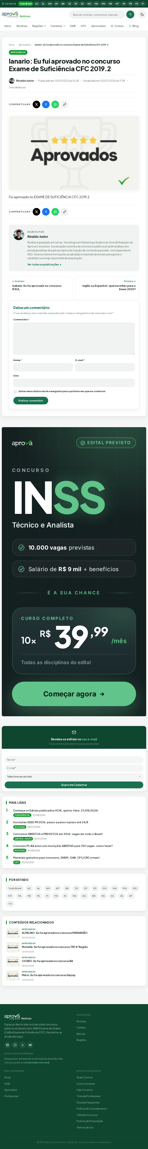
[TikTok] (22, 1045)
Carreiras (56, 25)
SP (130, 895)
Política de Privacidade (90, 1121)
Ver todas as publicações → (44, 264)
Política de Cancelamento (92, 1108)
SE (121, 895)
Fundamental (22, 815)
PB (130, 3)
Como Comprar (86, 1083)
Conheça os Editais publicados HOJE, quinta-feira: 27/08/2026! (55, 810)
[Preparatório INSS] (74, 571)
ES (82, 3)
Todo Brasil (26, 3)
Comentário (21, 319)
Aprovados (98, 25)
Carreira (81, 1027)
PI (143, 3)
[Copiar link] (64, 104)
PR (56, 895)
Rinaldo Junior (25, 80)
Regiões (37, 25)
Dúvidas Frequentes (88, 1102)
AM (49, 3)
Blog (135, 25)
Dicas (7, 1077)
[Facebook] (7, 1045)
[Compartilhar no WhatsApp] (55, 104)
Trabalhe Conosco (87, 1114)
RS (103, 895)
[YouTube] (30, 1045)
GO (89, 3)
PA (124, 3)
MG (103, 3)
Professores (11, 1096)
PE (136, 3)
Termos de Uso (85, 1127)
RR (93, 895)
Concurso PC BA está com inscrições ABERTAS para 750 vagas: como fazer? (63, 845)
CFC (83, 25)
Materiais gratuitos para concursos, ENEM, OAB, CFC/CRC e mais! (56, 857)
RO (84, 895)
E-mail (80, 360)
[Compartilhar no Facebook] (46, 104)
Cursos (119, 25)
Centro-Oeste (23, 838)
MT (117, 3)
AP (56, 3)
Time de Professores (88, 1096)
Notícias (22, 25)
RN (74, 895)
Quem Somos (85, 1077)
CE (69, 3)
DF (76, 3)
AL (43, 3)
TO (10, 903)
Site (16, 375)
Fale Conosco (85, 1089)
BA (63, 3)
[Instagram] (15, 1045)
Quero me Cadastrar (74, 784)
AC (36, 3)
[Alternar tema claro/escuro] (142, 14)
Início (7, 25)
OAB (73, 25)
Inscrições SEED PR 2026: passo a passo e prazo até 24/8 (50, 822)
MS (110, 3)
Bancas (81, 1033)
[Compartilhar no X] (36, 104)
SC (112, 895)
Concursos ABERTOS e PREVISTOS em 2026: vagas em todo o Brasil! (58, 834)
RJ (65, 895)
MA (96, 3)
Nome (17, 360)
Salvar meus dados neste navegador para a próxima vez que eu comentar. (62, 391)
